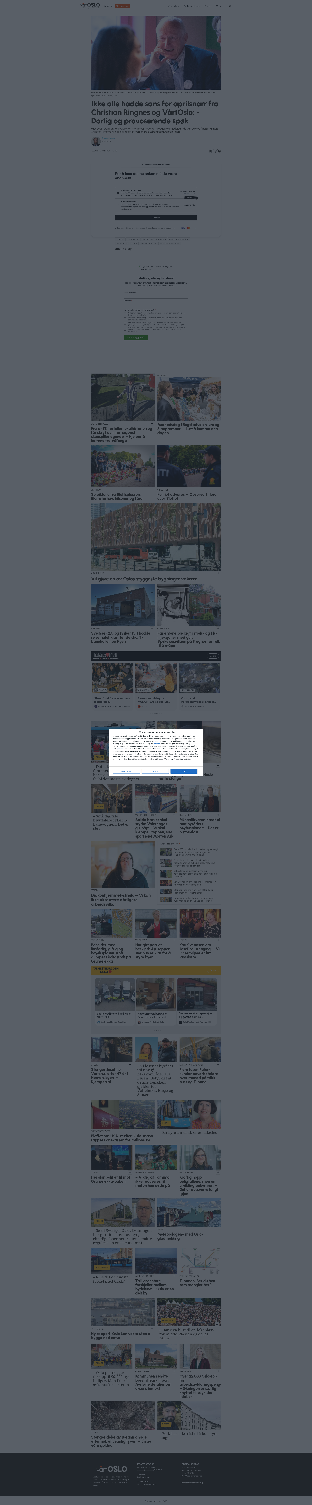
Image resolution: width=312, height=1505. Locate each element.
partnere (157, 744)
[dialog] (156, 752)
